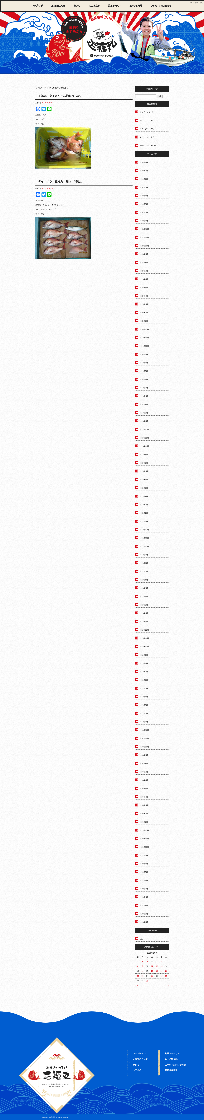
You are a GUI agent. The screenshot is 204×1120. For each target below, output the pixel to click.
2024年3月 (143, 404)
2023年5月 (143, 488)
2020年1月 (143, 822)
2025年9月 (143, 254)
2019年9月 (143, 855)
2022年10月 (144, 546)
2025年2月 (143, 312)
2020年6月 (143, 780)
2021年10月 (144, 646)
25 (152, 976)
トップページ (38, 6)
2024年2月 (143, 412)
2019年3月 (143, 905)
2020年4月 (143, 796)
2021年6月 (143, 680)
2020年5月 (143, 788)
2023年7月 (143, 471)
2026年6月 (143, 179)
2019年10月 (144, 847)
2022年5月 (143, 588)
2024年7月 (143, 371)
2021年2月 (143, 713)
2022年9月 (143, 554)
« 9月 (137, 986)
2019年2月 (143, 913)
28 (166, 976)
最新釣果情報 (171, 1070)
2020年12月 (144, 730)
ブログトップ (152, 88)
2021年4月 (143, 696)
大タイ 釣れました (147, 145)
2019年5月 (143, 888)
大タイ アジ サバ (147, 112)
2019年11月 (144, 838)
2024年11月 (144, 337)
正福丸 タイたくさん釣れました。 (60, 96)
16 (142, 971)
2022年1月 (143, 621)
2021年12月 (144, 629)
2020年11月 (144, 738)
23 (142, 976)
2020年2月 (143, 813)
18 (152, 971)
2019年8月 (143, 863)
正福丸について (57, 6)
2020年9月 (143, 755)
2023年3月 (143, 504)
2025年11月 (144, 237)
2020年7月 (143, 771)
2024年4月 (143, 396)
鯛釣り (75, 6)
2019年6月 (143, 880)
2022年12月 (144, 529)
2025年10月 (144, 245)
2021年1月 (143, 721)
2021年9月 (143, 655)
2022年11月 (144, 538)
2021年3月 (143, 705)
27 (162, 976)
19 (157, 971)
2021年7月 (143, 671)
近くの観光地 (133, 6)
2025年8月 (143, 262)
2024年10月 (144, 346)
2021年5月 (143, 688)
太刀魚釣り (92, 6)
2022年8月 (143, 563)
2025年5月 (143, 287)
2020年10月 (144, 746)
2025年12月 (144, 229)
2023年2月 (143, 513)
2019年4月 (143, 897)
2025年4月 (143, 295)
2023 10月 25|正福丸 (196, 2)
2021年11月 (144, 638)
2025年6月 (143, 279)
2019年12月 (144, 830)
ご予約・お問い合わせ (160, 6)
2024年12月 (144, 329)
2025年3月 (143, 304)
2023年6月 (143, 479)
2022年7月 (143, 571)
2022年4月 (143, 596)
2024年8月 (143, 362)
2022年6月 (143, 579)
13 (162, 966)
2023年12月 (144, 429)
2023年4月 (143, 496)
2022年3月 (143, 604)
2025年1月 (143, 321)
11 (152, 966)
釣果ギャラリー (112, 6)
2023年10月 (144, 446)
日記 (141, 938)
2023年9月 (143, 454)
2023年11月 (144, 437)
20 (162, 971)
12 (157, 966)
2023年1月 (143, 521)
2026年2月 (143, 212)
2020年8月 (143, 763)
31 (147, 981)
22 (138, 976)
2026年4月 (143, 195)
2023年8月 (143, 462)
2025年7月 (143, 270)
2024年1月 (143, 421)
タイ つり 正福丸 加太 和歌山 (60, 181)
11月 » (166, 986)
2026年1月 (143, 220)
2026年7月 (143, 170)
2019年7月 (143, 872)
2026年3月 (143, 204)
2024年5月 (143, 387)
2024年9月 (143, 354)
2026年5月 (143, 187)
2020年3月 (143, 805)
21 (166, 971)
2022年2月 (143, 613)
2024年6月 (143, 379)
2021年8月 (143, 663)
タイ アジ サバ (146, 120)
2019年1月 (143, 922)
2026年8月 (143, 162)
